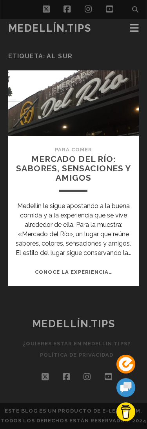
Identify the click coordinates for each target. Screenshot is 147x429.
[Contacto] (125, 389)
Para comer (73, 150)
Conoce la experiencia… (73, 272)
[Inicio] (125, 365)
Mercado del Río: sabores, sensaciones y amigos (73, 168)
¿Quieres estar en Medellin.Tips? (76, 343)
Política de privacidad (76, 355)
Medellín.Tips (49, 28)
